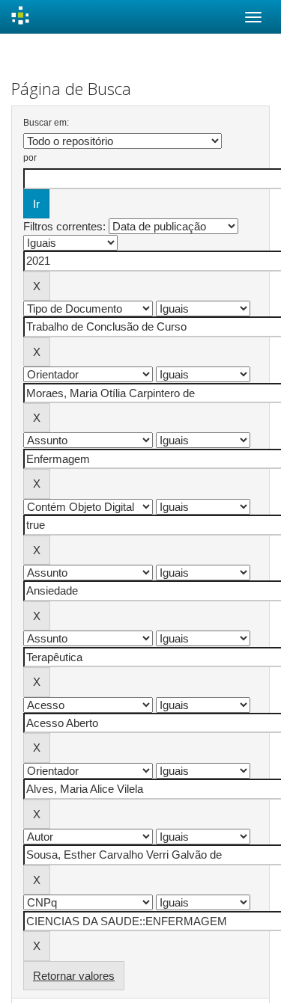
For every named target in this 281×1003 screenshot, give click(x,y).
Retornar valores (74, 975)
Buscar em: (46, 122)
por (30, 158)
